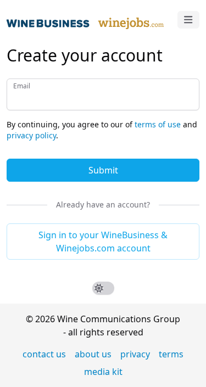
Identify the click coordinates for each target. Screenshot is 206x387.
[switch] (103, 288)
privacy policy (31, 135)
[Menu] (188, 20)
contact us (44, 354)
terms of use (158, 124)
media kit (103, 372)
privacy (135, 354)
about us (93, 354)
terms (171, 354)
